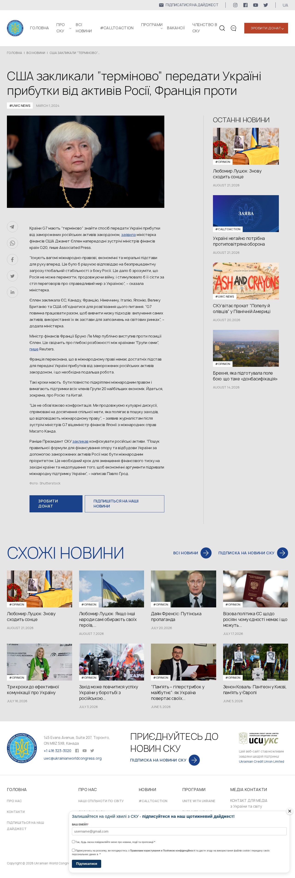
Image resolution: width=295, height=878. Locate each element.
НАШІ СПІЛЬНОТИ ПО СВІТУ (101, 801)
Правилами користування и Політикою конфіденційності (162, 850)
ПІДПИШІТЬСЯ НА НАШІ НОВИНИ (116, 504)
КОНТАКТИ (16, 812)
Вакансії (176, 27)
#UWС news (19, 105)
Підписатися (86, 864)
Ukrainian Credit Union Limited (261, 761)
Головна (39, 27)
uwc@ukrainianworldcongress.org (73, 758)
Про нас (14, 801)
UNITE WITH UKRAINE (198, 801)
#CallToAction (117, 27)
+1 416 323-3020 (57, 750)
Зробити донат (266, 28)
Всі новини (36, 53)
